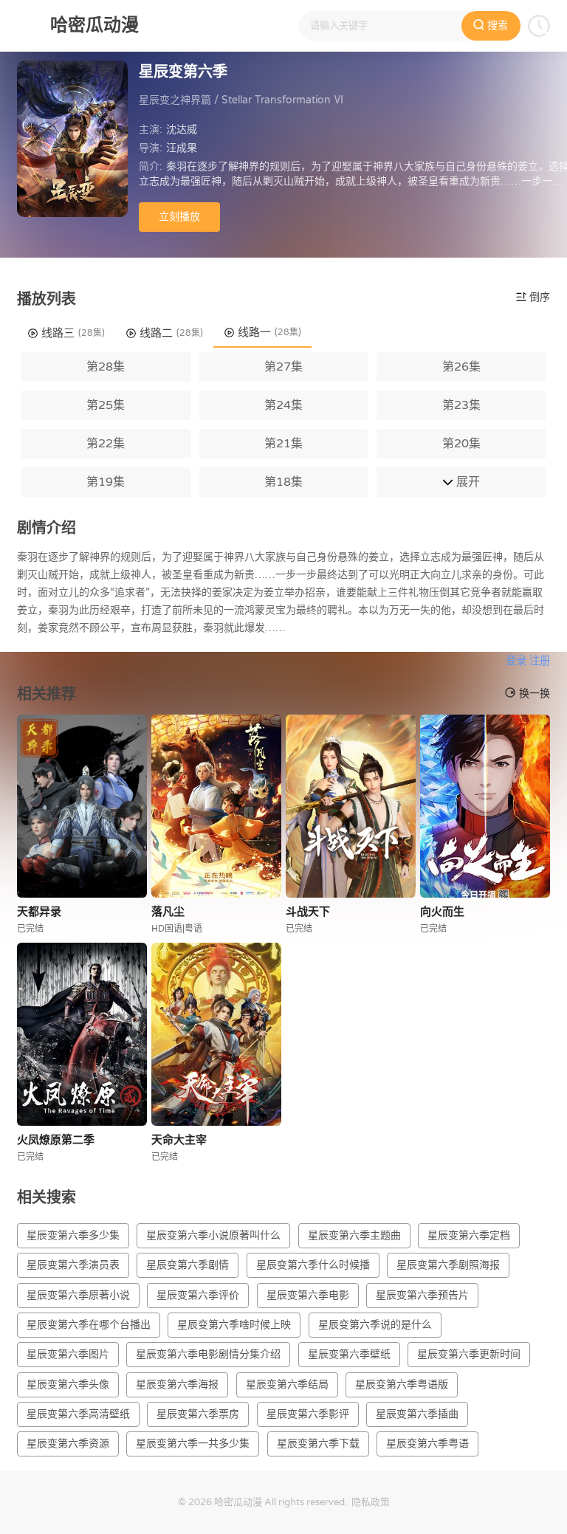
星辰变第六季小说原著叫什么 (213, 1235)
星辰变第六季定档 (468, 1235)
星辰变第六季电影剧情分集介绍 (208, 1354)
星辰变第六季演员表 (73, 1265)
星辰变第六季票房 (198, 1414)
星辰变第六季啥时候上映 (234, 1324)
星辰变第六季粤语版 (401, 1384)
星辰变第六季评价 (198, 1295)
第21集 (283, 443)
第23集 (461, 405)
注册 (539, 661)
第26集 (461, 367)
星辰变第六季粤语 (427, 1443)
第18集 (283, 482)
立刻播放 (179, 216)
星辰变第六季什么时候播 (313, 1265)
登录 (516, 661)
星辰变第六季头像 (68, 1384)
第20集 (461, 443)
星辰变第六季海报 (177, 1384)
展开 (466, 482)
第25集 (105, 405)
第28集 (105, 367)
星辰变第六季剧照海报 (448, 1265)
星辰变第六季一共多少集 (193, 1443)
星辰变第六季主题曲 (354, 1235)
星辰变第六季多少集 (73, 1235)
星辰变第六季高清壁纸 (78, 1414)
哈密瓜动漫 (238, 1502)
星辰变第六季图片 (68, 1354)
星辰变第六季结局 (287, 1384)
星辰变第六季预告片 (422, 1295)
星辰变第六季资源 (68, 1443)
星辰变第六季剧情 (187, 1265)
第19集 (105, 482)
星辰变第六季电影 (308, 1295)
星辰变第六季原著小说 (78, 1295)
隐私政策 (370, 1502)
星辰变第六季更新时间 (468, 1354)
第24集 (283, 405)
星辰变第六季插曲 (417, 1414)
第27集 (283, 367)
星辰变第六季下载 (318, 1443)
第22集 (105, 443)
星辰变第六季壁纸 (349, 1354)
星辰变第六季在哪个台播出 (89, 1324)
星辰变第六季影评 (308, 1414)
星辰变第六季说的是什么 (375, 1324)
